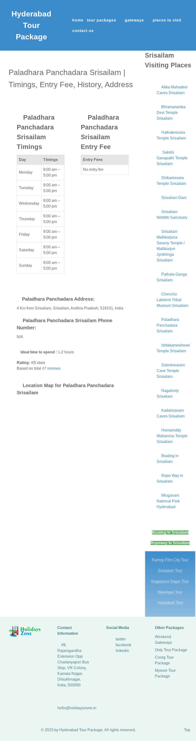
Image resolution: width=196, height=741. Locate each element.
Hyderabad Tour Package (31, 25)
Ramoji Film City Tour (170, 560)
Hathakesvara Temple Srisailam (171, 135)
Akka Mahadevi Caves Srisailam (172, 90)
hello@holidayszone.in (76, 708)
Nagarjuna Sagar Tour (170, 581)
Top (187, 730)
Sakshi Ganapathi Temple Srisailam (172, 158)
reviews (51, 368)
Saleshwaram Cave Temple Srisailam (171, 370)
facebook (123, 645)
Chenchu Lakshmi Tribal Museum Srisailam (172, 300)
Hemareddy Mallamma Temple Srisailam (172, 436)
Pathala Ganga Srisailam (172, 277)
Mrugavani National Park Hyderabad (168, 501)
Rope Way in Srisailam (170, 478)
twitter (121, 639)
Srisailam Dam (173, 198)
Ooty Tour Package (171, 650)
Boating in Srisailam (168, 459)
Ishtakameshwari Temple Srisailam (173, 348)
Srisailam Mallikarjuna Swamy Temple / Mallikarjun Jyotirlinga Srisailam (171, 245)
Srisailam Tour (170, 571)
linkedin (122, 651)
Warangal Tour (170, 592)
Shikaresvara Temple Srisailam (171, 181)
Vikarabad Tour (170, 603)
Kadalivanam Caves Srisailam (171, 413)
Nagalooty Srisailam (168, 393)
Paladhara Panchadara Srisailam (168, 325)
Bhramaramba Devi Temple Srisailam (171, 112)
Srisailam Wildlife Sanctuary (172, 214)
